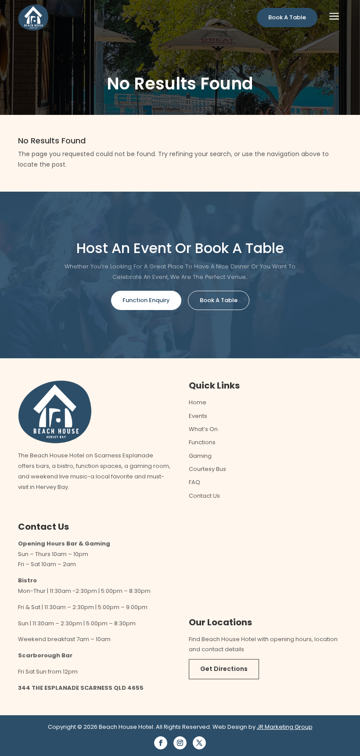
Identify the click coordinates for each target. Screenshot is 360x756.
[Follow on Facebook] (160, 742)
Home (197, 402)
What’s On (203, 429)
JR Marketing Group (285, 727)
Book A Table (287, 17)
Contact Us (204, 496)
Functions (202, 442)
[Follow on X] (199, 742)
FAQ (194, 482)
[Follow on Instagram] (180, 742)
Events (198, 416)
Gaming (200, 456)
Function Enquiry (146, 300)
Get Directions (224, 668)
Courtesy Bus (207, 469)
